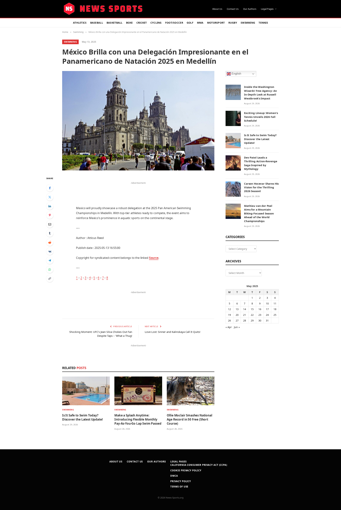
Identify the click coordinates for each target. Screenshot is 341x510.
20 (237, 315)
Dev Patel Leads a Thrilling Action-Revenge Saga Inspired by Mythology (260, 163)
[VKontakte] (49, 251)
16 (259, 309)
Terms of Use (179, 486)
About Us (217, 8)
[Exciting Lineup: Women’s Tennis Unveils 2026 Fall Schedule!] (233, 118)
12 (229, 309)
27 (237, 320)
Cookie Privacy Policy (185, 470)
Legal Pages (267, 8)
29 (252, 320)
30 (259, 320)
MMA (200, 22)
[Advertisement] (138, 190)
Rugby (232, 22)
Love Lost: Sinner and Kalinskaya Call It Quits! (172, 332)
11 (275, 303)
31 (267, 320)
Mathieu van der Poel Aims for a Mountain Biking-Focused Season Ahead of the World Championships (259, 213)
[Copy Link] (49, 278)
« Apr (229, 327)
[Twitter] (49, 197)
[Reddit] (49, 242)
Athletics (80, 22)
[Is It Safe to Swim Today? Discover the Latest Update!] (86, 391)
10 (267, 303)
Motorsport (216, 22)
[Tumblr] (49, 233)
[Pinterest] (49, 215)
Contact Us (233, 8)
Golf (190, 22)
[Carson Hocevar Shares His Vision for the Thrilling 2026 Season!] (233, 189)
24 (267, 315)
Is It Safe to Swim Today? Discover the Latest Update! (82, 417)
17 (267, 309)
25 (275, 315)
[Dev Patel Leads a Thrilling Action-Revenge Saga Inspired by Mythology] (233, 163)
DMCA (174, 475)
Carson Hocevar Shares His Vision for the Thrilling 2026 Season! (261, 187)
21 (244, 315)
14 (244, 309)
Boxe (129, 22)
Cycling (156, 22)
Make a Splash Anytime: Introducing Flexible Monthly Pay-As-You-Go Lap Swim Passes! (137, 419)
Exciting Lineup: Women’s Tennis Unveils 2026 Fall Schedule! (261, 116)
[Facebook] (49, 188)
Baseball (96, 22)
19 (229, 315)
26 (229, 320)
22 (252, 315)
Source (153, 258)
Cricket (141, 22)
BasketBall (115, 22)
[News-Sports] (103, 9)
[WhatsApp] (49, 269)
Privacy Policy (180, 481)
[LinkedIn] (49, 206)
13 (237, 309)
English (236, 73)
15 (252, 309)
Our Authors (249, 8)
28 (244, 320)
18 (275, 309)
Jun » (237, 327)
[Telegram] (49, 260)
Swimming (248, 22)
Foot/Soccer (174, 22)
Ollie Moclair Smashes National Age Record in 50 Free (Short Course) (189, 419)
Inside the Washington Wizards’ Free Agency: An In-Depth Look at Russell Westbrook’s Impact (260, 92)
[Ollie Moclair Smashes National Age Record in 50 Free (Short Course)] (190, 391)
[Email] (49, 224)
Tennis (263, 22)
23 (259, 315)
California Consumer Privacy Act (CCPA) (198, 465)
